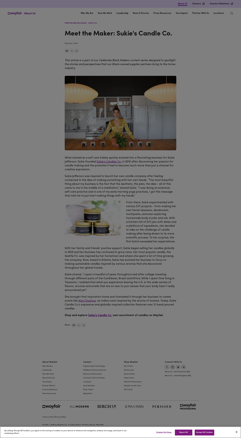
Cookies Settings (163, 432)
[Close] (236, 432)
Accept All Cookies (204, 432)
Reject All (183, 432)
